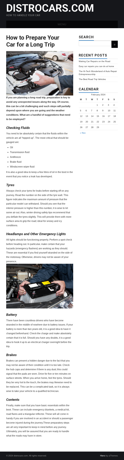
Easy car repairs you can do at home (96, 66)
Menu (62, 24)
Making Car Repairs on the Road (94, 61)
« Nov (83, 133)
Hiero (102, 455)
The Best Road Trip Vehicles (92, 79)
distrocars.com (50, 8)
